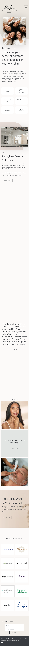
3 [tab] (17, 400)
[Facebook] (2, 643)
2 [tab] (15, 400)
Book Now (6, 517)
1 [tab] (12, 400)
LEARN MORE (7, 180)
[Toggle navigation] (26, 6)
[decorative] (7, 591)
